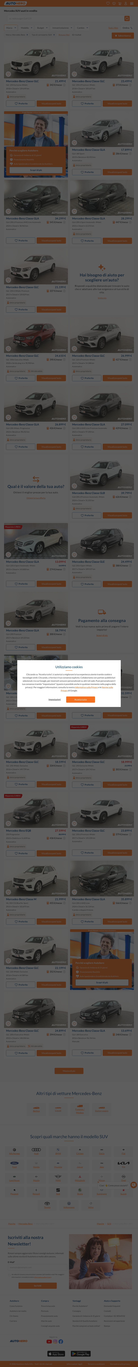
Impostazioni (55, 699)
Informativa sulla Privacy (86, 687)
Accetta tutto (80, 699)
